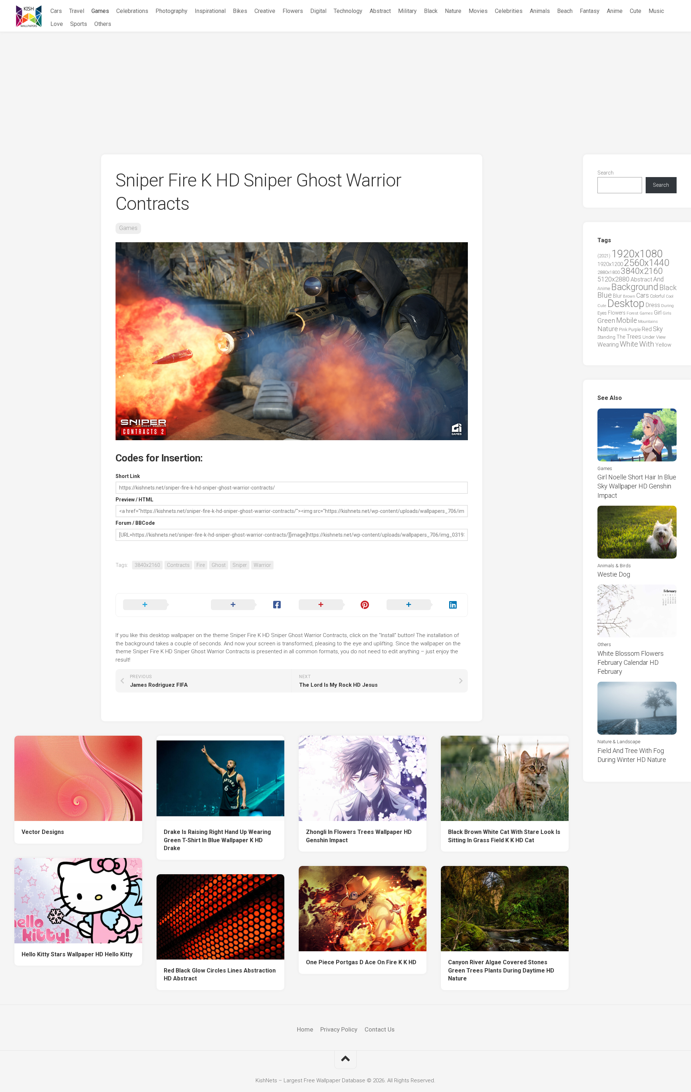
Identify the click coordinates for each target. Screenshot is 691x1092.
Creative (264, 11)
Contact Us (379, 1029)
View (661, 337)
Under (648, 337)
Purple (634, 329)
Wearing (608, 344)
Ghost (219, 565)
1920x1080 (637, 254)
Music (656, 11)
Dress (653, 305)
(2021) (603, 255)
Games (100, 11)
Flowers (293, 11)
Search (605, 173)
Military (407, 11)
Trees (633, 336)
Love (56, 24)
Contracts (178, 565)
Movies (478, 11)
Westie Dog (613, 574)
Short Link (128, 476)
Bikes (240, 11)
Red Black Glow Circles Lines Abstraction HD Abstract (220, 974)
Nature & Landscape (618, 741)
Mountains (648, 321)
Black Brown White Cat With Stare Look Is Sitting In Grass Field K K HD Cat (504, 836)
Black (431, 11)
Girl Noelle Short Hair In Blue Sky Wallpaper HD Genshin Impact (636, 486)
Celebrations (132, 11)
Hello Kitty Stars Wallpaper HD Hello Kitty (77, 954)
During (667, 305)
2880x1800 (608, 272)
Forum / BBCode (135, 523)
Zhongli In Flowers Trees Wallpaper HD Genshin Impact (359, 836)
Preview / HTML (134, 499)
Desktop (626, 303)
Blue (604, 295)
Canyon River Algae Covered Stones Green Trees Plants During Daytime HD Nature (501, 970)
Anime (615, 11)
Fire (201, 565)
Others (102, 24)
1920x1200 (610, 264)
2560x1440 (646, 262)
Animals (540, 11)
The (621, 337)
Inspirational (210, 11)
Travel (76, 11)
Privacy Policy (338, 1029)
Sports (78, 24)
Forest (632, 313)
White (629, 344)
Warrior (262, 565)
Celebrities (509, 11)
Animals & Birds (614, 565)
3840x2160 (147, 565)
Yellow (663, 345)
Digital (318, 11)
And (658, 279)
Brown (629, 296)
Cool (669, 296)
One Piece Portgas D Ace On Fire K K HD (361, 962)
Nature (453, 11)
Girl (657, 312)
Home (305, 1029)
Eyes (602, 313)
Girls (667, 313)
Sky (658, 329)
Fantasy (590, 11)
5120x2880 (613, 279)
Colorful (657, 296)
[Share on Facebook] (248, 605)
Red (647, 329)
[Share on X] (160, 605)
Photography (171, 11)
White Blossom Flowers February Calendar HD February (630, 662)
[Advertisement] (345, 86)
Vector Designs (43, 832)
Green (606, 320)
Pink (623, 329)
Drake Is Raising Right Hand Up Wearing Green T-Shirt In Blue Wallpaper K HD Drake (217, 840)
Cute (635, 11)
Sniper (239, 565)
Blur (617, 296)
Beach (565, 11)
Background (634, 287)
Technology (348, 11)
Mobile (626, 320)
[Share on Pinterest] (335, 605)
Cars (56, 11)
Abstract (380, 11)
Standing (606, 337)
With (646, 344)
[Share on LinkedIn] (423, 605)
